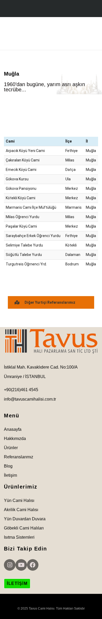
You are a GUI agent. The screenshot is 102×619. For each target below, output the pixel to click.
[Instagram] (9, 565)
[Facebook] (32, 565)
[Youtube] (21, 565)
